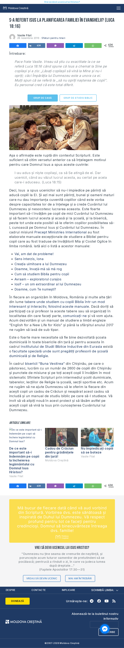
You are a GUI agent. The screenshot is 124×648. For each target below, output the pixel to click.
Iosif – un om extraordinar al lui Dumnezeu (48, 284)
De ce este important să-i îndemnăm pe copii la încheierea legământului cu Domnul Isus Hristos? (24, 460)
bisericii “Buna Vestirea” (45, 364)
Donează (17, 600)
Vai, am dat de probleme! (34, 254)
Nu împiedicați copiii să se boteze (97, 450)
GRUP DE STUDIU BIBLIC (78, 98)
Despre (10, 590)
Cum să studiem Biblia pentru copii (42, 274)
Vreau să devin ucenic (41, 578)
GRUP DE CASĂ (42, 98)
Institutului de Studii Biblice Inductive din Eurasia (61, 346)
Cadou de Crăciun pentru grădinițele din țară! (59, 452)
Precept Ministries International (60, 232)
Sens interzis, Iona (29, 259)
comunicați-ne (75, 316)
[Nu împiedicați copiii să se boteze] (97, 437)
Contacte (38, 590)
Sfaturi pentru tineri (53, 37)
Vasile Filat (24, 35)
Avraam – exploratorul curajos (38, 279)
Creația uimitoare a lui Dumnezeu (41, 264)
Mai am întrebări (80, 578)
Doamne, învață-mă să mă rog (38, 269)
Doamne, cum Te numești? (35, 289)
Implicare (68, 590)
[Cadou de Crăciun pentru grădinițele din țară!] (61, 437)
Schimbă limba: (102, 590)
